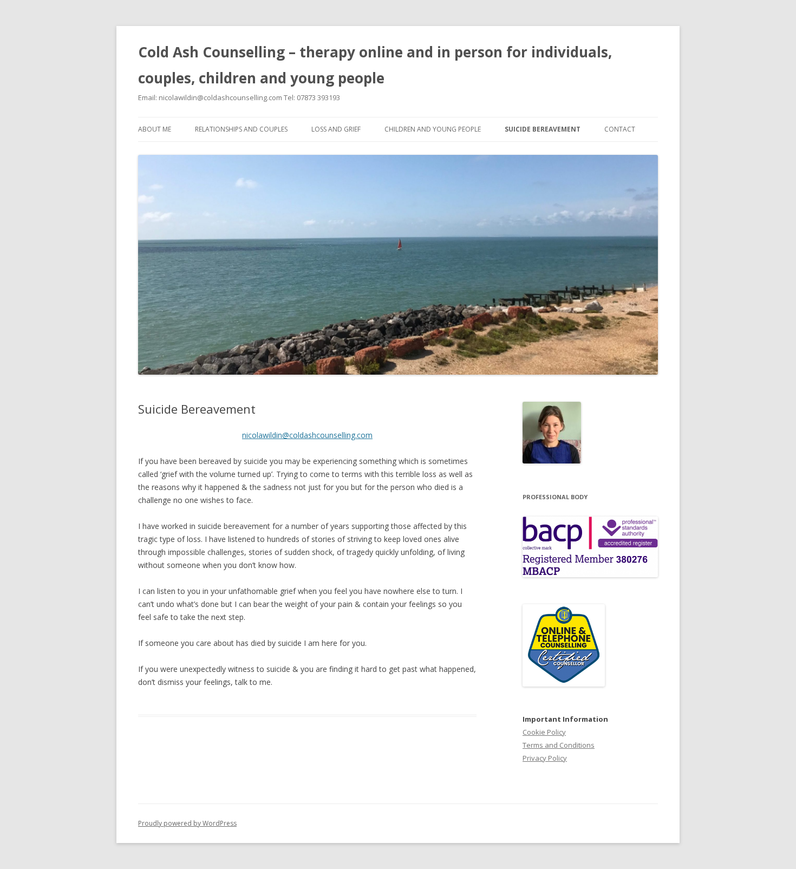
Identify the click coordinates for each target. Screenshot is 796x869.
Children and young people (432, 129)
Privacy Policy (545, 758)
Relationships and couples (241, 129)
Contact (619, 129)
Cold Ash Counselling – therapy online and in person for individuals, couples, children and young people (375, 65)
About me (154, 129)
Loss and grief (336, 129)
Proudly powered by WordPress (187, 823)
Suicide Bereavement (542, 129)
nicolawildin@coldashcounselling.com (307, 435)
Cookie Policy (544, 732)
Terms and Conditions (559, 745)
